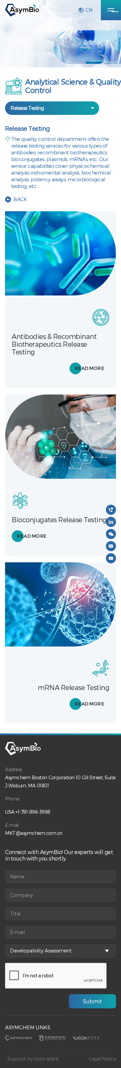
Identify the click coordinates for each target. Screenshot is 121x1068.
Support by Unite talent (33, 1059)
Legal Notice (102, 1059)
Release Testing (27, 108)
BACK (20, 199)
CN (88, 10)
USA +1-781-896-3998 (27, 812)
